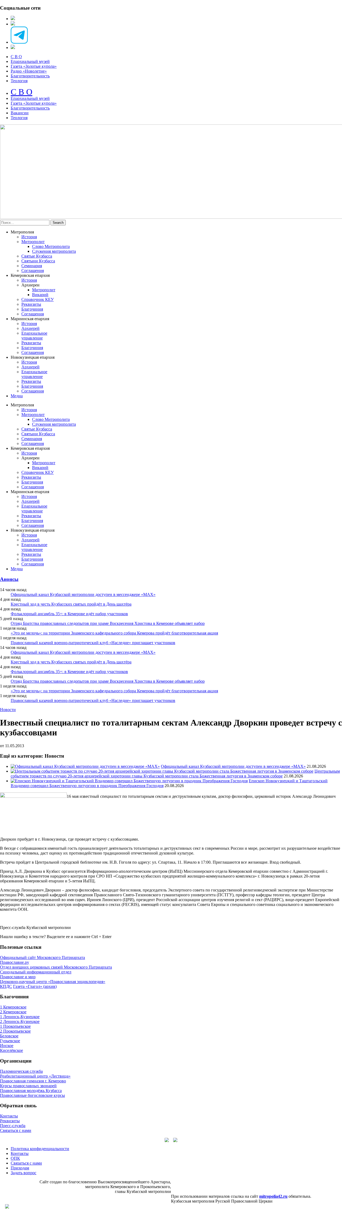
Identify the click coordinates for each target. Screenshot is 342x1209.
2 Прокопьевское (15, 1031)
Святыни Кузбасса (38, 261)
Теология (19, 80)
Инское (6, 1045)
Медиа (17, 396)
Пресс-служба (12, 1125)
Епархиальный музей (30, 61)
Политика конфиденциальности (40, 1148)
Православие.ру (14, 962)
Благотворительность (30, 76)
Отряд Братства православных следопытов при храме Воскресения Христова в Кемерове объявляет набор (108, 623)
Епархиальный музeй (30, 98)
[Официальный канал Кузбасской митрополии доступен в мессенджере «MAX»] (85, 766)
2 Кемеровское (13, 1012)
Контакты (9, 1116)
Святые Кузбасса (36, 256)
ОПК (15, 1158)
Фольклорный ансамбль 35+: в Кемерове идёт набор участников (69, 613)
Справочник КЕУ (37, 299)
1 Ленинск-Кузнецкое (20, 1016)
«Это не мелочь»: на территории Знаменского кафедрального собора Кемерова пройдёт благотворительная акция (114, 633)
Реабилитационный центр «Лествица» (35, 1076)
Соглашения (32, 270)
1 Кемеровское (13, 1007)
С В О (16, 56)
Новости (8, 709)
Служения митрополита (54, 251)
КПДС (6, 986)
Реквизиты (31, 304)
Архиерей (30, 328)
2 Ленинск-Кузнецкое (20, 1021)
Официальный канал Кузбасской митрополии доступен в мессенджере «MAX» (83, 594)
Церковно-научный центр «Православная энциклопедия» (52, 981)
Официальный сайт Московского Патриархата (42, 957)
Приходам (20, 1168)
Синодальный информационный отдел (35, 972)
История (29, 237)
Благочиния (32, 309)
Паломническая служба (21, 1071)
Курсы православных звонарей (28, 1085)
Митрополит (33, 241)
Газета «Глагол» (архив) (35, 986)
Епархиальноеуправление (34, 335)
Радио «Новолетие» (29, 71)
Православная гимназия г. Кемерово (33, 1081)
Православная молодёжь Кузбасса (31, 1090)
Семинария (31, 265)
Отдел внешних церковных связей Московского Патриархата (56, 967)
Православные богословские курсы (32, 1095)
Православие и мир (18, 976)
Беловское (9, 1036)
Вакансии (20, 113)
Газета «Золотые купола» (34, 66)
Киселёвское (11, 1050)
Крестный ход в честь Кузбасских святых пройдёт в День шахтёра (71, 604)
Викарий (40, 294)
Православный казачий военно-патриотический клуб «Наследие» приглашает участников (93, 642)
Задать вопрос (23, 1172)
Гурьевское (10, 1040)
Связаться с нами (15, 1130)
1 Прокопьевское (15, 1026)
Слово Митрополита (51, 246)
